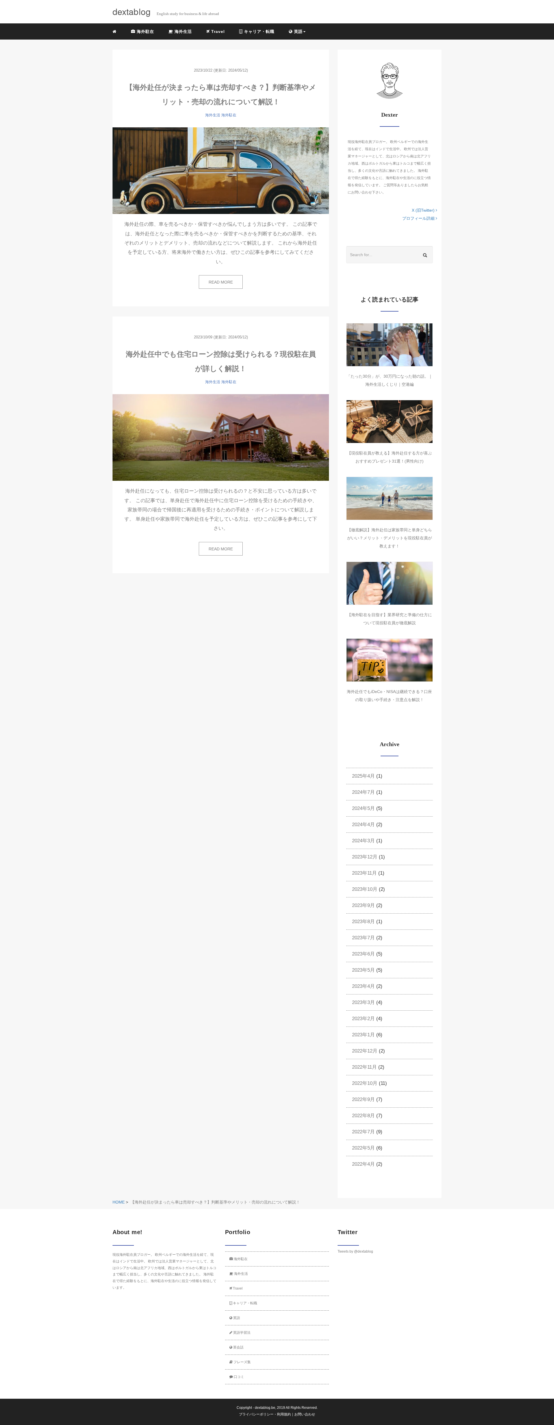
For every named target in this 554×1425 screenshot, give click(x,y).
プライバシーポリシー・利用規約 (265, 1414)
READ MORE (221, 282)
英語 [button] (298, 31)
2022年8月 (363, 1115)
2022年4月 (363, 1164)
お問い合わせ (304, 1414)
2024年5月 (363, 808)
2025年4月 (363, 776)
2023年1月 (363, 1034)
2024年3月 (363, 840)
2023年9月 (363, 905)
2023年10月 (364, 889)
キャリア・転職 (258, 31)
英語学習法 (241, 1333)
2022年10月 (364, 1083)
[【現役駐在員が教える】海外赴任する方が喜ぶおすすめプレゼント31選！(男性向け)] (389, 421)
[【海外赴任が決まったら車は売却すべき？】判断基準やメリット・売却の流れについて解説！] (221, 170)
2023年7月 (363, 937)
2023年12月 (364, 857)
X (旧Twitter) (424, 210)
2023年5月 (363, 970)
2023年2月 (363, 1018)
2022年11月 (364, 1067)
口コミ (238, 1377)
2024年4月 (363, 824)
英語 (236, 1318)
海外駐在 (144, 31)
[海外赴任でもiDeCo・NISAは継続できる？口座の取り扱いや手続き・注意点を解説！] (389, 660)
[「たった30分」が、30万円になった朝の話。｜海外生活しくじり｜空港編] (389, 344)
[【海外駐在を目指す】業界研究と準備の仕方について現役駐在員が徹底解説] (389, 583)
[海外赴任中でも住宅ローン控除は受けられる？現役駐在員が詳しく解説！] (221, 437)
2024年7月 (363, 792)
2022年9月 (363, 1099)
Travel (217, 31)
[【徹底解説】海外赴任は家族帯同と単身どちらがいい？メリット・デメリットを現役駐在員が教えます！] (389, 498)
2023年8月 (363, 921)
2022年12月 (364, 1051)
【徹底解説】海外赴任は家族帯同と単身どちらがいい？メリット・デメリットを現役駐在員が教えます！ (389, 538)
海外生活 (182, 31)
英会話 (238, 1347)
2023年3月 (363, 1002)
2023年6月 (363, 954)
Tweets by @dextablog (355, 1251)
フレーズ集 (242, 1362)
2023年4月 (363, 986)
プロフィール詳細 (419, 218)
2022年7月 (363, 1132)
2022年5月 (363, 1148)
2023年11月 (364, 873)
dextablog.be (265, 1408)
